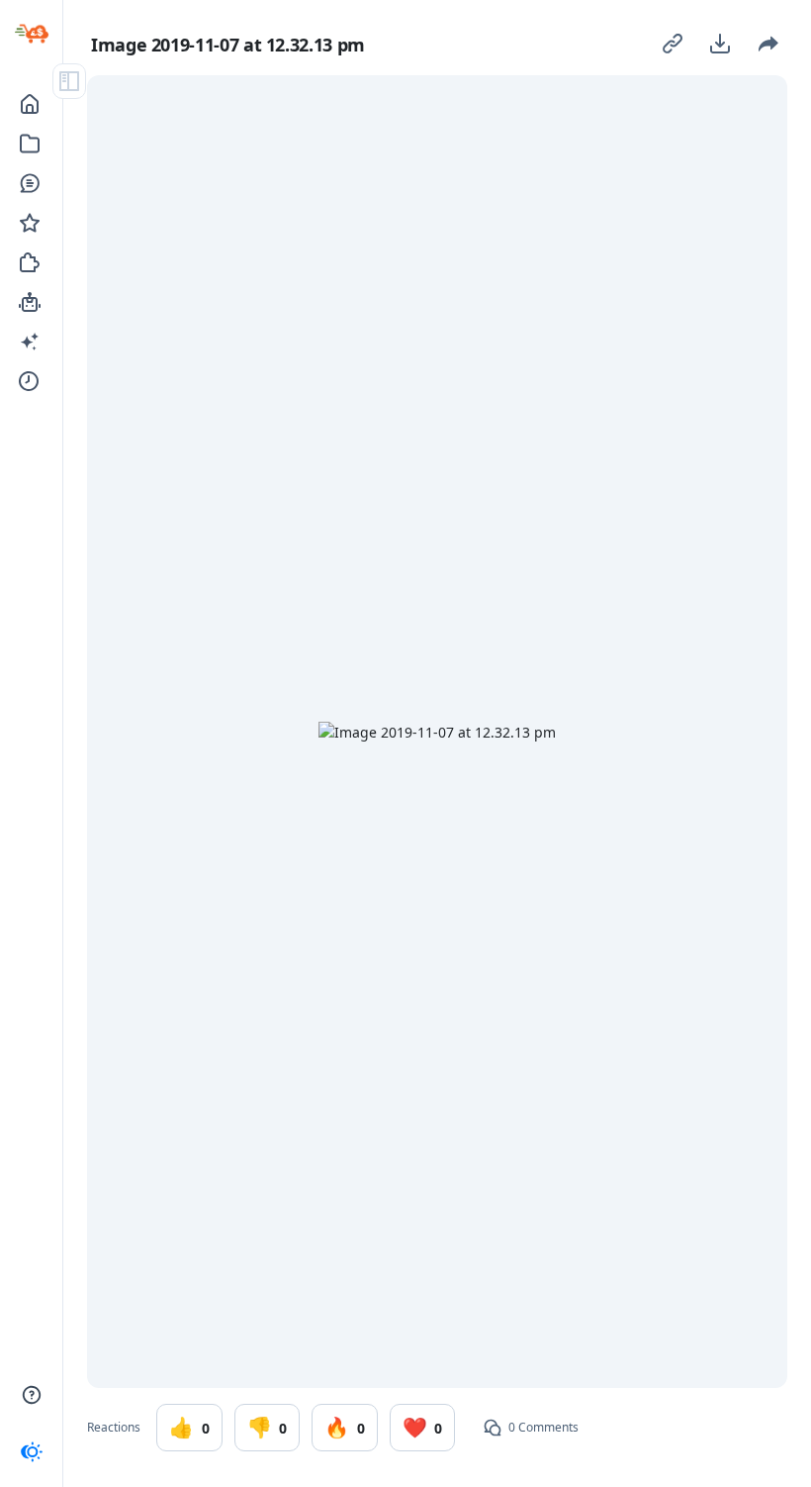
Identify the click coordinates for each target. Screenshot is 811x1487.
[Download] (720, 43)
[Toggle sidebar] (69, 81)
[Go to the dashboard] (31, 33)
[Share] (767, 43)
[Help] (31, 1395)
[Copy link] (672, 43)
